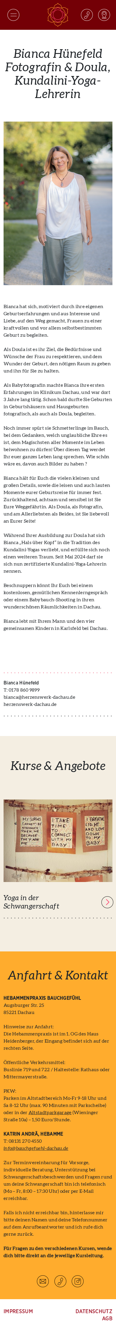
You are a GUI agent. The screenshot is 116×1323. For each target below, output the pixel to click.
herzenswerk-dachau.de (30, 704)
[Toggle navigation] (13, 14)
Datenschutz (94, 1311)
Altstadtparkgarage (50, 1112)
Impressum (18, 1311)
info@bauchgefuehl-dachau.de (36, 1148)
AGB (107, 1319)
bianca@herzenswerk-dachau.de (39, 697)
